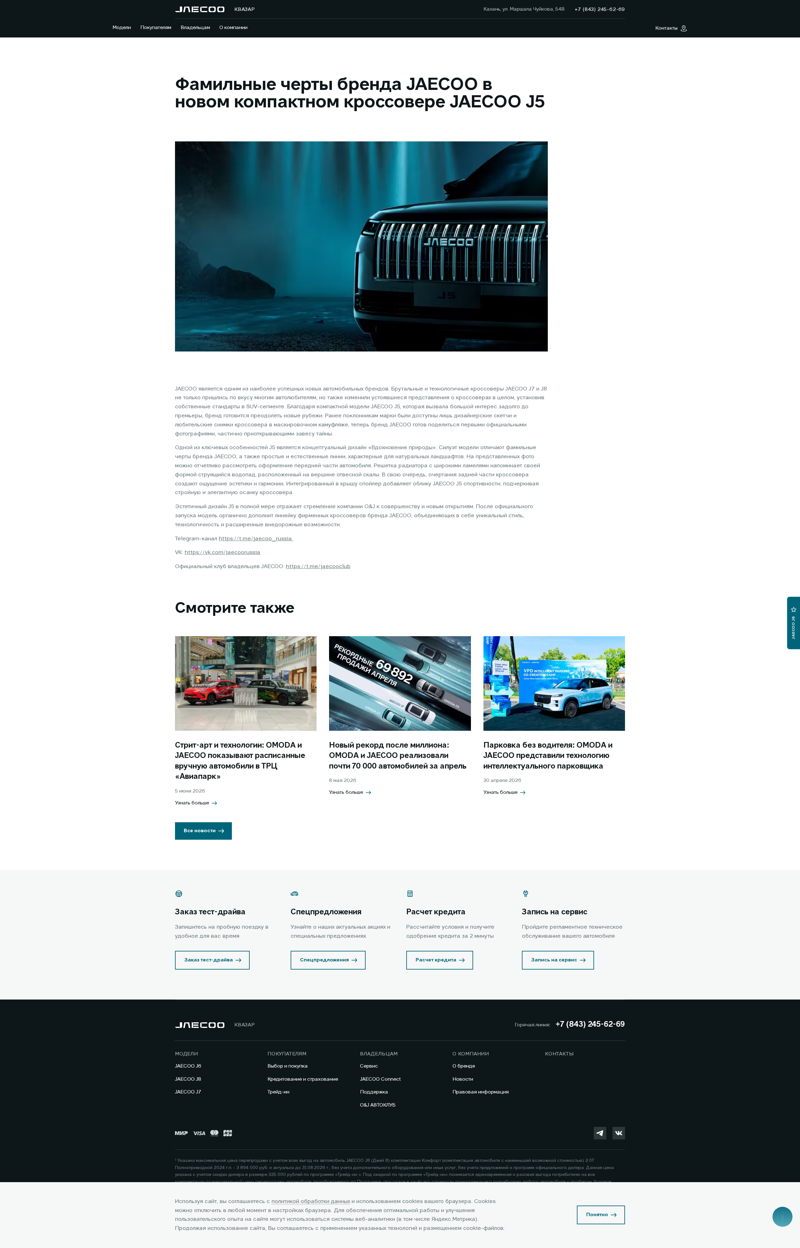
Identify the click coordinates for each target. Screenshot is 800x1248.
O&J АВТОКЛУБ (378, 1105)
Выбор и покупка (288, 1066)
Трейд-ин (278, 1092)
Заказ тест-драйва (208, 960)
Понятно (597, 1214)
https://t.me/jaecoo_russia (256, 539)
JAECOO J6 (188, 1066)
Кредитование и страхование (303, 1079)
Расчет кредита (436, 960)
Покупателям (155, 27)
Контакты (559, 1054)
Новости (462, 1079)
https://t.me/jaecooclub (318, 566)
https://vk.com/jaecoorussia (222, 552)
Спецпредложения (324, 960)
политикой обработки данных (311, 1201)
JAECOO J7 (188, 1092)
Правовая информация (480, 1092)
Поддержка (374, 1092)
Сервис (369, 1066)
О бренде (463, 1066)
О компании (233, 27)
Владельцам (195, 27)
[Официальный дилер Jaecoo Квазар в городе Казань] (199, 9)
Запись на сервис (554, 960)
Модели (121, 27)
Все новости (200, 830)
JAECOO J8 (188, 1079)
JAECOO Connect (380, 1079)
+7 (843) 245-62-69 (590, 1025)
